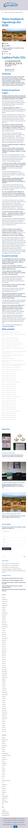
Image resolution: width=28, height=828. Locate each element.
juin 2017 (3, 721)
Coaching (3, 751)
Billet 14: (3, 367)
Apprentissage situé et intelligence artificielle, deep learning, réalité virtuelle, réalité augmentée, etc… (14, 364)
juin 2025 (3, 609)
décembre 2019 (4, 671)
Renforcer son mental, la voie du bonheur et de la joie (10, 563)
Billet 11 (3, 358)
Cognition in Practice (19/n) (11, 415)
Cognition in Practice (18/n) (11, 413)
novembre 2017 (4, 714)
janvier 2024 (4, 622)
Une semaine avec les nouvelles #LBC (8, 453)
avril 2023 (3, 630)
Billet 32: (4, 405)
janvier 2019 (4, 690)
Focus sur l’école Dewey (9, 358)
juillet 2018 (4, 698)
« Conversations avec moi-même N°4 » (13, 396)
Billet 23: (4, 386)
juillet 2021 (4, 655)
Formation (9, 49)
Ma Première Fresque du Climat (17, 578)
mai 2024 (3, 619)
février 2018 (4, 708)
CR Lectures (4, 757)
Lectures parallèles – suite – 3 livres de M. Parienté (10, 565)
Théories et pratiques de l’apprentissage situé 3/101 (14, 590)
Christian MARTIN (6, 46)
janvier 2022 (4, 650)
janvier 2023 (4, 634)
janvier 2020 (4, 669)
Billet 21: (3, 382)
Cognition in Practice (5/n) (11, 380)
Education (5, 49)
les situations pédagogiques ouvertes (16, 580)
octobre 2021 (4, 652)
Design (3, 761)
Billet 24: (4, 388)
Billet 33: (4, 407)
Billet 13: (3, 364)
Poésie (3, 794)
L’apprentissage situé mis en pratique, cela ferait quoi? (13, 348)
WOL (2, 804)
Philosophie (4, 792)
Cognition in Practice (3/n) (11, 376)
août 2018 (3, 696)
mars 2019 (3, 686)
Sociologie (3, 800)
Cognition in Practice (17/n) (11, 409)
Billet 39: (4, 419)
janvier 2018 (4, 710)
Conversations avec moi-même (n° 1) (12, 346)
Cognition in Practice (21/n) (11, 419)
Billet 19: (3, 378)
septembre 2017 (4, 718)
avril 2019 (3, 685)
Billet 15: (3, 370)
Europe (3, 772)
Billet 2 (3, 334)
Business (3, 749)
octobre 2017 (4, 716)
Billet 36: (4, 413)
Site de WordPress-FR (5, 815)
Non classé (3, 786)
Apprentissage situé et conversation (13, 342)
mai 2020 (3, 663)
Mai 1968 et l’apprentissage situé (11, 340)
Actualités (3, 737)
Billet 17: (3, 374)
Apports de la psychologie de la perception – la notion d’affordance (13, 361)
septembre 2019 (4, 677)
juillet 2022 (4, 640)
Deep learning (4, 759)
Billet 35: (4, 411)
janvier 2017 (4, 731)
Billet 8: (3, 348)
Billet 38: (4, 417)
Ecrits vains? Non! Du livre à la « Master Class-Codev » (10, 567)
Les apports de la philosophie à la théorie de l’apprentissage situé (12, 355)
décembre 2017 (4, 712)
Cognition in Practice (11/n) (11, 394)
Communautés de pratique (19, 48)
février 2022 (4, 648)
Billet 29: (4, 399)
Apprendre (6, 12)
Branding (3, 747)
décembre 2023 (4, 624)
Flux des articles (5, 811)
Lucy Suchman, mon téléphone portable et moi (14, 344)
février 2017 (4, 729)
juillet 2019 (4, 681)
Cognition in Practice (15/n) (11, 405)
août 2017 (3, 719)
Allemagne (3, 741)
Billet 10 (3, 355)
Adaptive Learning (5, 739)
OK (15, 826)
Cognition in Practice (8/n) (11, 388)
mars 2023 (3, 632)
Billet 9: (3, 351)
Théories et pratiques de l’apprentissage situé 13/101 (14, 583)
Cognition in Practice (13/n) (11, 401)
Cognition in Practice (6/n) (11, 384)
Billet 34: (4, 409)
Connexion (3, 810)
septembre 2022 (4, 638)
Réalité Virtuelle (4, 798)
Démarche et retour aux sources (11, 338)
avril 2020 (3, 665)
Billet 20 (4, 380)
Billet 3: (3, 338)
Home (2, 12)
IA (2, 778)
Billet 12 (3, 361)
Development (4, 763)
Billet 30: (4, 401)
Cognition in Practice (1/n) (10, 372)
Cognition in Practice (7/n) (11, 386)
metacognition (4, 784)
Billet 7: (3, 346)
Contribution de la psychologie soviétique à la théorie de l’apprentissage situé (14, 352)
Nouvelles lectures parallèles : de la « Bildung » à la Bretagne (11, 569)
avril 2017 (3, 725)
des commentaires (5, 813)
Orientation (4, 788)
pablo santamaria (5, 578)
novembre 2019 (4, 673)
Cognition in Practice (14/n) (11, 403)
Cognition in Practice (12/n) (11, 399)
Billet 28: (4, 396)
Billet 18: (3, 376)
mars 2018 (3, 706)
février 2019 (4, 688)
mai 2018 (3, 702)
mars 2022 (3, 646)
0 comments (5, 51)
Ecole (3, 767)
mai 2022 (3, 642)
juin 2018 (3, 700)
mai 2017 (3, 723)
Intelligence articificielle (6, 780)
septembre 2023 (4, 626)
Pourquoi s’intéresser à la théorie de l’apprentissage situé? (14, 335)
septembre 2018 (4, 694)
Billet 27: (3, 394)
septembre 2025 (4, 605)
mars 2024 (3, 620)
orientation (4, 790)
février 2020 (4, 667)
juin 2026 (3, 597)
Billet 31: (3, 403)
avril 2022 (3, 644)
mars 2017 (3, 727)
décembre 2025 (4, 599)
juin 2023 (3, 628)
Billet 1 (3, 332)
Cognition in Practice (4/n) (11, 378)
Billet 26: (4, 392)
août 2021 (3, 653)
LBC (2, 782)
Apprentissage (10, 48)
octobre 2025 (4, 603)
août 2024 (3, 617)
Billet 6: (3, 344)
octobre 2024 (4, 615)
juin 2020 (3, 661)
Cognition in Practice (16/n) (11, 407)
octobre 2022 (4, 636)
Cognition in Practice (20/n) (11, 417)
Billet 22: (4, 384)
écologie (3, 769)
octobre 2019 (4, 675)
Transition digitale (5, 802)
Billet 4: (3, 340)
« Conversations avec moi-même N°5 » (13, 411)
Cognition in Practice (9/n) (11, 390)
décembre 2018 (4, 692)
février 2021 (4, 659)
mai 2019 (3, 683)
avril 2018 (3, 704)
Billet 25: (4, 390)
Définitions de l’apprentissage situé (12, 332)
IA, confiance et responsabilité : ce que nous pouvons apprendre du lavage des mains (13, 571)
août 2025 (3, 607)
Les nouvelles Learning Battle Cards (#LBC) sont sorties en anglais (13, 482)
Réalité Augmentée (5, 796)
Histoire (3, 776)
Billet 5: (3, 342)
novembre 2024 (4, 613)
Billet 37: (3, 415)
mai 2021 (3, 657)
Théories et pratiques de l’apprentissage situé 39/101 (11, 514)
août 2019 (3, 679)
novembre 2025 (4, 601)
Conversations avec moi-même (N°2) (12, 367)
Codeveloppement (5, 753)
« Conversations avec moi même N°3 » (13, 382)
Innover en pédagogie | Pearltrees (8, 586)
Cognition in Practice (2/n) (10, 374)
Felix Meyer (4, 580)
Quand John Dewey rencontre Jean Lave (13, 370)
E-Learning (3, 765)
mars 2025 (3, 611)
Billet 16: (3, 372)
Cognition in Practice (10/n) (11, 392)
